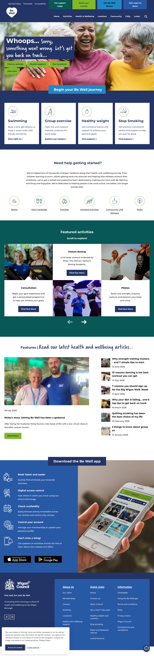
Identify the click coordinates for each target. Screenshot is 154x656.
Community (116, 16)
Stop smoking (96, 624)
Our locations (60, 64)
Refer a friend (96, 604)
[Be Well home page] (11, 17)
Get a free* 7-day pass (100, 610)
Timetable (27, 4)
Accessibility (40, 4)
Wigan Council (124, 621)
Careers (66, 604)
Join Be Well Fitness (109, 4)
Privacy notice (124, 616)
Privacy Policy (44, 640)
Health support (38, 64)
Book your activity (84, 4)
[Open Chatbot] (146, 648)
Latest (137, 16)
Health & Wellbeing (85, 16)
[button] (69, 322)
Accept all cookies (15, 647)
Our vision (67, 593)
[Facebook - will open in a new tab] (6, 617)
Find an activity (15, 64)
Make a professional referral (99, 631)
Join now (12, 71)
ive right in (15, 139)
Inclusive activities (89, 209)
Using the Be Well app (128, 598)
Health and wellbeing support (72, 622)
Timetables (123, 593)
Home (56, 16)
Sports (14, 209)
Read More (13, 436)
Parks (140, 209)
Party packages (39, 209)
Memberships (14, 4)
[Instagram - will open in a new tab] (12, 617)
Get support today (60, 4)
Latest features (97, 638)
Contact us (95, 598)
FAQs (127, 16)
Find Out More (28, 309)
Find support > (126, 139)
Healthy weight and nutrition (99, 617)
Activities (67, 16)
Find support (89, 139)
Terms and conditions (127, 604)
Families (64, 209)
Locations (102, 16)
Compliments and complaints (126, 628)
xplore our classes (56, 139)
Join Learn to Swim (135, 4)
